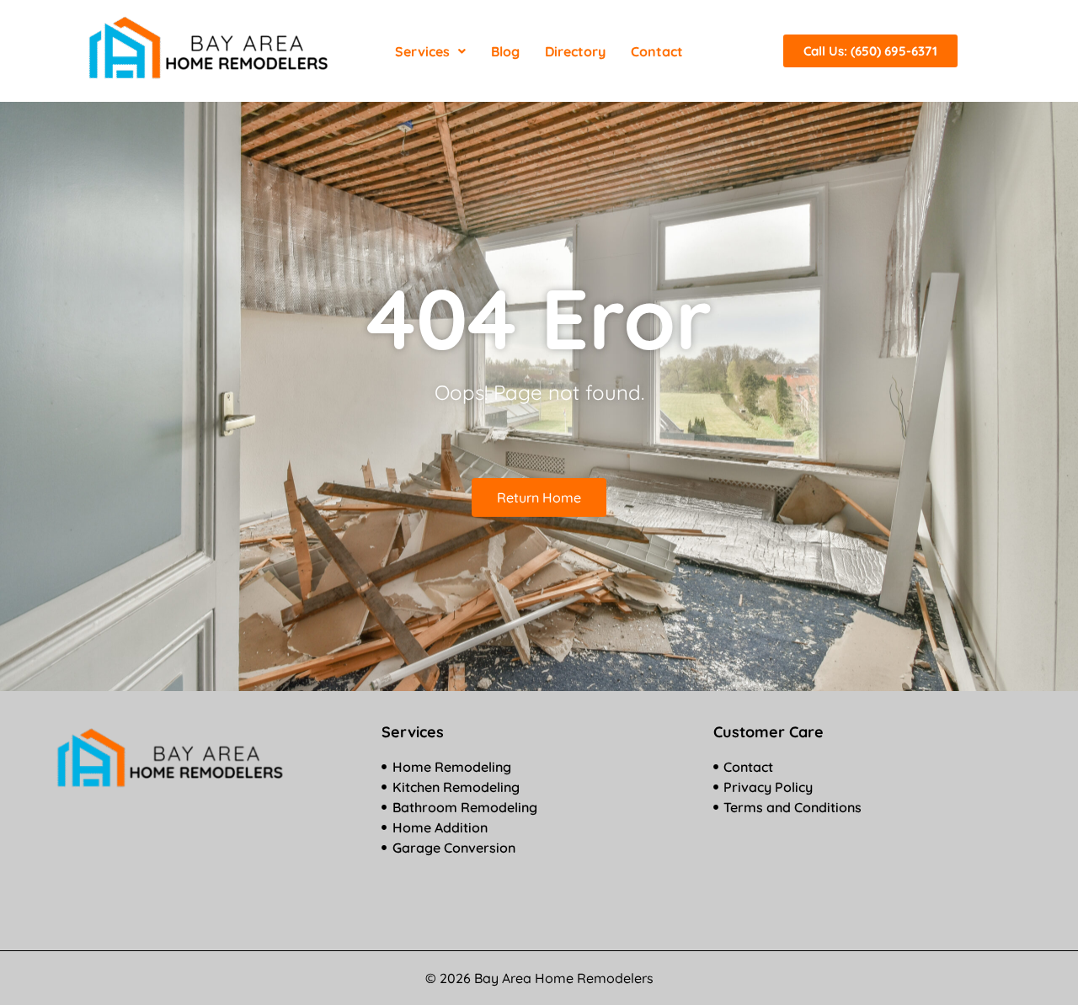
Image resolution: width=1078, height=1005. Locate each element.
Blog (505, 51)
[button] (430, 51)
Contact (657, 51)
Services (422, 51)
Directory (575, 51)
